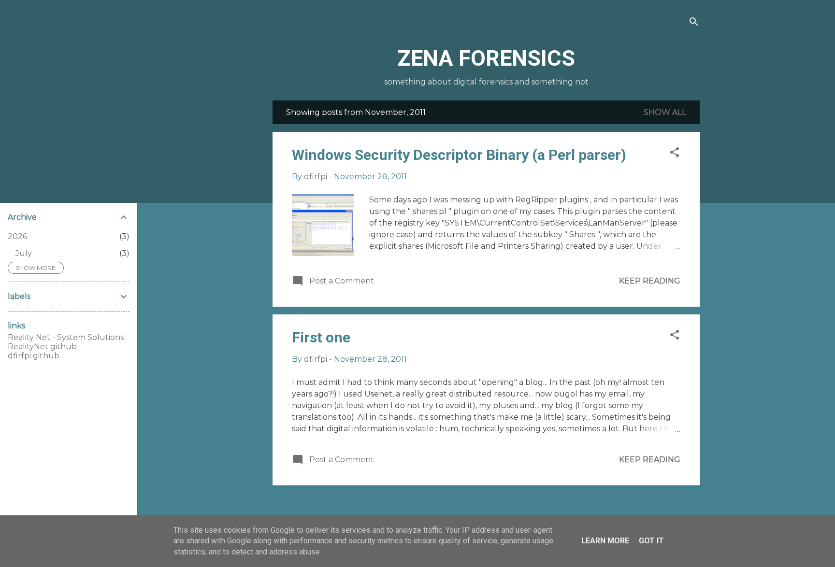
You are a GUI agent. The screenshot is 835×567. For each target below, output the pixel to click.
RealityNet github (42, 346)
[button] (674, 152)
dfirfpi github (33, 355)
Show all (665, 112)
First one (321, 337)
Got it (651, 540)
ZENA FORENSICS (486, 58)
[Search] (694, 22)
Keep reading (649, 280)
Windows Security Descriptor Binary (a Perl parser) (459, 154)
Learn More (605, 540)
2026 (17, 236)
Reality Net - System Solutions (66, 337)
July (23, 253)
